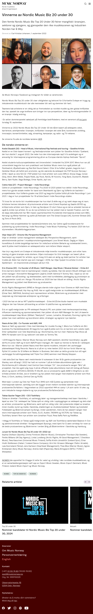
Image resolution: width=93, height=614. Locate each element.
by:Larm (83, 119)
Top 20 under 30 (19, 474)
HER (40, 139)
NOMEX (6, 460)
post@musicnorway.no (12, 574)
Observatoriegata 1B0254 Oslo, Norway (11, 584)
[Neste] (89, 481)
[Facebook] (3, 608)
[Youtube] (26, 608)
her (15, 600)
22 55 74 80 (12, 571)
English (6, 559)
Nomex (6, 474)
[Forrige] (85, 481)
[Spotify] (20, 608)
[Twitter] (9, 608)
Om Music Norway (13, 550)
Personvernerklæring (14, 555)
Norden (33, 474)
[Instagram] (15, 608)
